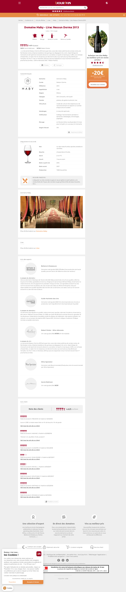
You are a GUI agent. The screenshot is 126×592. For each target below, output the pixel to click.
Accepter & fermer (33, 582)
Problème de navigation (56, 556)
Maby (54, 20)
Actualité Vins (71, 555)
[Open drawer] (19, 3)
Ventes (20, 20)
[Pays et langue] (107, 3)
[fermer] (124, 15)
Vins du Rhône (40, 20)
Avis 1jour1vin (82, 555)
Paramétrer (12, 582)
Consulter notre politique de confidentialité (15, 575)
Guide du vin (29, 20)
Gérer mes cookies (72, 556)
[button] (7, 588)
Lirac (48, 20)
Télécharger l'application (97, 555)
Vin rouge (54, 31)
